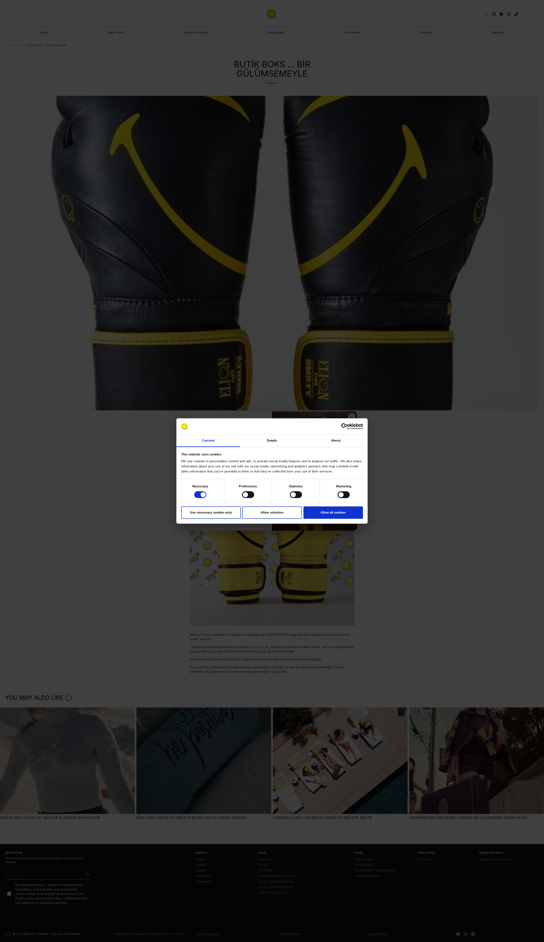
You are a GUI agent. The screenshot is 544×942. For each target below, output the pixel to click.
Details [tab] (272, 440)
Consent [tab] (208, 440)
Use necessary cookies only (211, 512)
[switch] (248, 494)
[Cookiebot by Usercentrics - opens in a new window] (344, 426)
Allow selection (272, 512)
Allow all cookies (333, 512)
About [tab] (335, 440)
